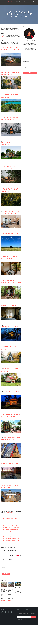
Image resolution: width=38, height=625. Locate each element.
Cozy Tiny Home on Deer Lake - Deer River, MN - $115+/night (9, 96)
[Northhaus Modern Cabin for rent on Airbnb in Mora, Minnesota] (11, 251)
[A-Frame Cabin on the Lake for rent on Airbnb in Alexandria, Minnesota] (11, 363)
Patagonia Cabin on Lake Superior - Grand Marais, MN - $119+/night (10, 190)
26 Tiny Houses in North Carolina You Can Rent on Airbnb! (11, 529)
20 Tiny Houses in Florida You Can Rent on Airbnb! (10, 542)
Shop (30, 609)
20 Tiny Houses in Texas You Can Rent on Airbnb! (10, 536)
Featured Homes (18, 1)
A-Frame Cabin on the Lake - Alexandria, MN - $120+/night (9, 348)
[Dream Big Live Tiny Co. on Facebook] (2, 612)
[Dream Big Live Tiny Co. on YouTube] (5, 612)
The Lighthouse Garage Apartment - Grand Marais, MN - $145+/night (10, 486)
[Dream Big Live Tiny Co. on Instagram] (11, 612)
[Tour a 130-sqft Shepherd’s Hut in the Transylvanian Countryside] (18, 584)
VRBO (5, 36)
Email (13, 563)
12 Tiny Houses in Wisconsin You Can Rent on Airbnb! (11, 520)
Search (18, 609)
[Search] (33, 1)
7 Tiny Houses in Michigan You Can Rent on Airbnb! (10, 523)
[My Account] (32, 1)
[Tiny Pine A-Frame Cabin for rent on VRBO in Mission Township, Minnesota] (11, 135)
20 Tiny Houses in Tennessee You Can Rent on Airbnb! (11, 527)
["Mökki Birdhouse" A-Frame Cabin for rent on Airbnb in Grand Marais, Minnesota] (11, 457)
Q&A (22, 1)
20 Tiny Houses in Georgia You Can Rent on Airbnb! (10, 525)
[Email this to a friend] (20, 555)
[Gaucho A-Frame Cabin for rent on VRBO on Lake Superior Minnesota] (11, 89)
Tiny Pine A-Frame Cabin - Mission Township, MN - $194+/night (10, 119)
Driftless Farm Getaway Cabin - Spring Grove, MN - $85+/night (10, 370)
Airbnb (2, 36)
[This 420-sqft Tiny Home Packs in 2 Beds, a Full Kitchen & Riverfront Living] (4, 584)
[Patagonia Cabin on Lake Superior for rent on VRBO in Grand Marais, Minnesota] (11, 206)
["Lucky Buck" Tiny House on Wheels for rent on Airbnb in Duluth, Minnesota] (11, 409)
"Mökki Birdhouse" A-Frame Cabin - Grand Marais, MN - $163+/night (10, 439)
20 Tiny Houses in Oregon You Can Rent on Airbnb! (10, 534)
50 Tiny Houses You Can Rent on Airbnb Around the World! (12, 518)
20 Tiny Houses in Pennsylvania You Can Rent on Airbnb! (11, 531)
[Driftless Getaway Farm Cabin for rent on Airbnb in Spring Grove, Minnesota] (11, 386)
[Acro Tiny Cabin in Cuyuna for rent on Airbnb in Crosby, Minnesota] (11, 341)
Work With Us (27, 1)
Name (3, 563)
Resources (10, 3)
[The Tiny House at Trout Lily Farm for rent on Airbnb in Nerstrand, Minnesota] (11, 479)
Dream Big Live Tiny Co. (22, 619)
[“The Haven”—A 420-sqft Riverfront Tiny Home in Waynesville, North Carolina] (11, 584)
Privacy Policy (24, 609)
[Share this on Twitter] (12, 555)
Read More (3, 600)
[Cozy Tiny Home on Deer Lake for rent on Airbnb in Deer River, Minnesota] (11, 112)
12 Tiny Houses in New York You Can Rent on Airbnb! (11, 540)
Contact (14, 3)
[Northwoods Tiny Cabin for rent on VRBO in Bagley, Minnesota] (11, 320)
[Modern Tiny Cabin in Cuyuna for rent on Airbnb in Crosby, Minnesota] (11, 274)
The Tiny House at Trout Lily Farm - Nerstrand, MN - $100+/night (10, 463)
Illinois (12, 512)
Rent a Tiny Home (11, 1)
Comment (3, 567)
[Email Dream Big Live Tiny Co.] (2, 615)
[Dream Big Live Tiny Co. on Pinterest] (8, 612)
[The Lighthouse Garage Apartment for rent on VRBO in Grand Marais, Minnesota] (11, 502)
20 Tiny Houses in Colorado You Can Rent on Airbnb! (11, 538)
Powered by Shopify (20, 620)
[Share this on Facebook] (14, 555)
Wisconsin (7, 512)
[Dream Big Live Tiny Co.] (4, 3)
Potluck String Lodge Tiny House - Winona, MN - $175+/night (10, 143)
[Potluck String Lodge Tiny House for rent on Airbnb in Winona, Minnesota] (11, 159)
